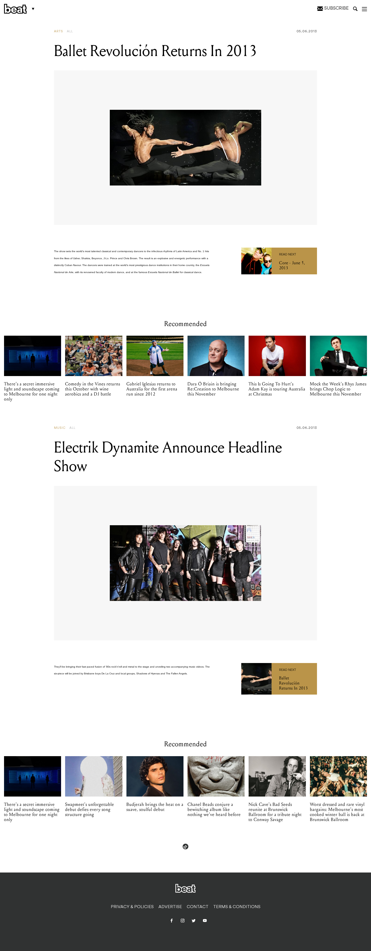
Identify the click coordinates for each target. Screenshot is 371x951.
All (70, 31)
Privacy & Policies (132, 907)
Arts (58, 31)
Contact (197, 907)
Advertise (170, 907)
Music (60, 428)
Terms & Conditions (236, 907)
